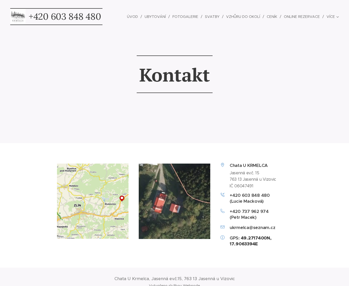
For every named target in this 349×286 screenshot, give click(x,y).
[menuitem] (134, 16)
